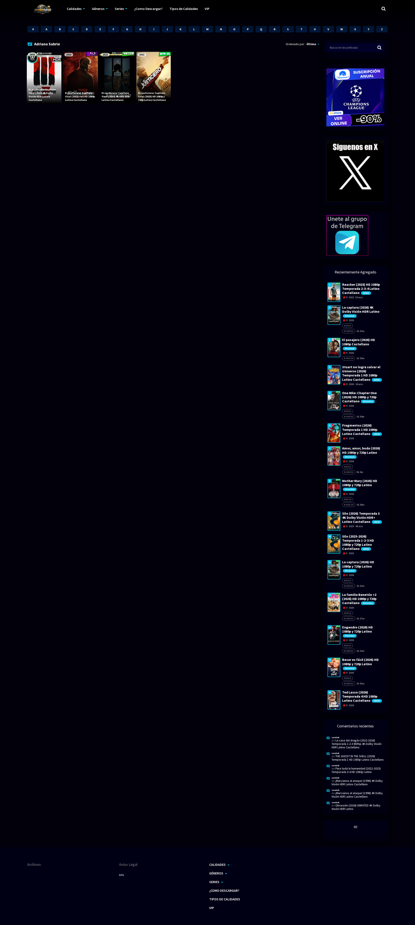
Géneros (98, 8)
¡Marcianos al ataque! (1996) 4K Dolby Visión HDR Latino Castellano (357, 782)
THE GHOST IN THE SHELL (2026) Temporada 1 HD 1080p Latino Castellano (358, 758)
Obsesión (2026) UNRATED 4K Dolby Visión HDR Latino (356, 807)
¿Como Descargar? (148, 8)
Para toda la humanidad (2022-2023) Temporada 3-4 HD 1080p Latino (356, 770)
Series (119, 8)
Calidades (74, 8)
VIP (207, 8)
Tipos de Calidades (183, 8)
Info (121, 875)
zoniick (335, 737)
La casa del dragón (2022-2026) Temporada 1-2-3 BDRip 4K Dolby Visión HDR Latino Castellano (356, 743)
